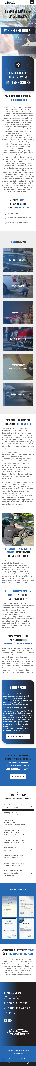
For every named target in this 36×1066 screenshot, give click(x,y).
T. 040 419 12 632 (16, 1003)
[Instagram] (10, 1020)
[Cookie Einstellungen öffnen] (3, 1061)
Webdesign (17, 1053)
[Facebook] (5, 1020)
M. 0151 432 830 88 (17, 1008)
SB (22, 1053)
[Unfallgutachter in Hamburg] (8, 2)
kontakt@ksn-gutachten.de (13, 1013)
